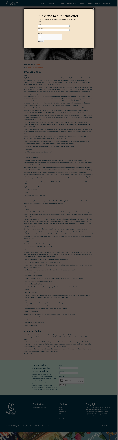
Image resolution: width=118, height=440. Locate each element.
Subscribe (40, 41)
